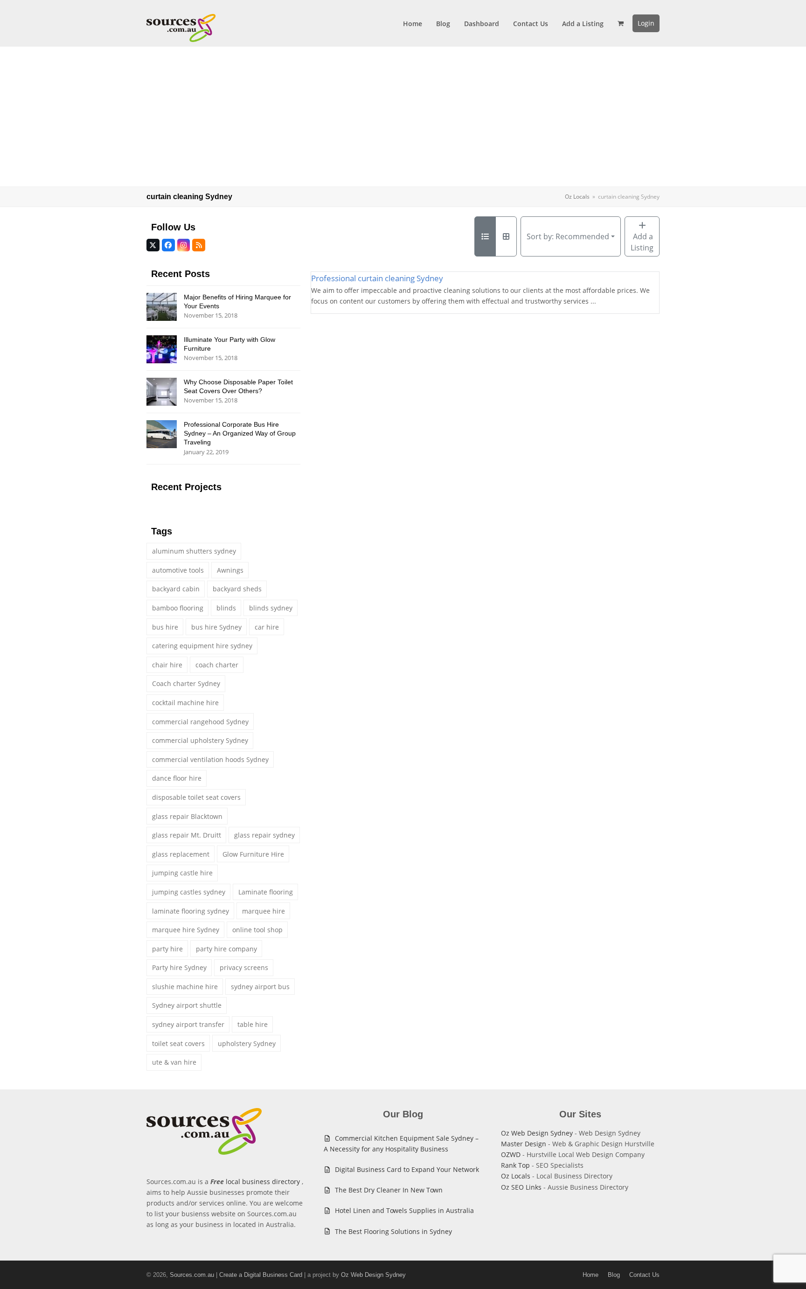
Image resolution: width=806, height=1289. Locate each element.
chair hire (167, 664)
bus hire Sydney (216, 627)
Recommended (568, 236)
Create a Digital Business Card (260, 1274)
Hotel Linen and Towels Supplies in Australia (404, 1210)
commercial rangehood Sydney (200, 721)
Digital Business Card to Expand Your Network (407, 1169)
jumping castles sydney (188, 891)
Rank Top (515, 1165)
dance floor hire (177, 778)
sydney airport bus (260, 986)
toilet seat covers (178, 1043)
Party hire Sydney (179, 967)
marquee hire (263, 911)
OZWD (511, 1154)
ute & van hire (174, 1062)
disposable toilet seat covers (196, 797)
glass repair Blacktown (187, 816)
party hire (167, 948)
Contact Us (644, 1274)
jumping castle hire (182, 872)
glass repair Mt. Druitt (186, 835)
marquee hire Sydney (185, 929)
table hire (252, 1024)
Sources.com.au (192, 1274)
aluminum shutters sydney (194, 551)
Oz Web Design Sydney (537, 1133)
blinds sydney (270, 607)
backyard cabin (176, 588)
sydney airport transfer (188, 1024)
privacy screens (244, 967)
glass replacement (180, 854)
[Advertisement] (403, 116)
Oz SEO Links (521, 1187)
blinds (226, 607)
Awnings (230, 570)
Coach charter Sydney (186, 683)
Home (590, 1274)
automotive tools (178, 570)
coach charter (216, 664)
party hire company (226, 948)
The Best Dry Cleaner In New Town (389, 1189)
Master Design (523, 1143)
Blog (614, 1274)
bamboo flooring (177, 607)
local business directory (263, 1181)
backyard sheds (237, 588)
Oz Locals (515, 1175)
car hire (267, 627)
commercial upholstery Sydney (200, 740)
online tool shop (257, 929)
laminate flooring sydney (190, 911)
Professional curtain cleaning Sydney (377, 278)
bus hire (165, 627)
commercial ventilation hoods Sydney (210, 759)
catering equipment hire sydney (202, 645)
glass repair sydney (264, 835)
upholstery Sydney (247, 1043)
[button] (621, 23)
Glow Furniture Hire (253, 854)
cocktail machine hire (185, 702)
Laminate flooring (265, 891)
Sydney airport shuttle (187, 1005)
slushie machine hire (185, 986)
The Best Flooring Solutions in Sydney (393, 1231)
